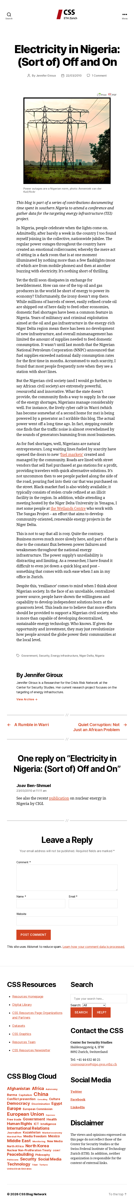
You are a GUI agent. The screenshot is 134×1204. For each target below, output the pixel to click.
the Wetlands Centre (68, 508)
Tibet (35, 1164)
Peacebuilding (20, 1154)
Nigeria (99, 655)
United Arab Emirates (19, 1168)
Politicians (12, 1159)
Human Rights (19, 1123)
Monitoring (38, 1141)
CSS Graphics (21, 1034)
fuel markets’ (72, 454)
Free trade (14, 1119)
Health (52, 1119)
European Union (25, 1114)
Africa (38, 1088)
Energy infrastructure (64, 655)
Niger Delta (86, 655)
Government (29, 655)
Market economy (52, 1132)
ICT (36, 1124)
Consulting (42, 1099)
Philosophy (42, 1154)
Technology (18, 1164)
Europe (14, 1108)
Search (81, 1012)
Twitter (76, 1092)
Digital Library (22, 1004)
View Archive (26, 699)
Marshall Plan (14, 1136)
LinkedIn (77, 1107)
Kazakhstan (31, 1132)
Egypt (56, 1103)
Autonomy (52, 1089)
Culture (54, 1099)
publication (59, 798)
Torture (43, 1164)
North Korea (37, 1145)
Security (44, 655)
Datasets (18, 1026)
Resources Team (24, 1042)
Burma (12, 1095)
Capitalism (25, 1094)
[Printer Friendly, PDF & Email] (107, 94)
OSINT (57, 1150)
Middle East (19, 1140)
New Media (55, 1141)
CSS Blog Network (32, 1194)
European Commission (38, 1109)
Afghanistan (18, 1088)
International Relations (28, 1128)
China (41, 1094)
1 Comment (99, 75)
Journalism (14, 1132)
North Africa (15, 1146)
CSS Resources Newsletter (31, 1050)
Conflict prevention (21, 1099)
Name (21, 896)
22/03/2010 (74, 75)
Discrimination (41, 1103)
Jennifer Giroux (46, 75)
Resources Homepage (27, 996)
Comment (23, 862)
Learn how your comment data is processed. (93, 947)
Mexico (54, 1136)
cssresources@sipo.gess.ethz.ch (93, 1065)
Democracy (18, 1103)
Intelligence (48, 1124)
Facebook (77, 1100)
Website (21, 913)
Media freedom (35, 1136)
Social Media (49, 1159)
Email (73, 896)
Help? (101, 1012)
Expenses (50, 1115)
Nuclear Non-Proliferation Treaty (29, 1150)
